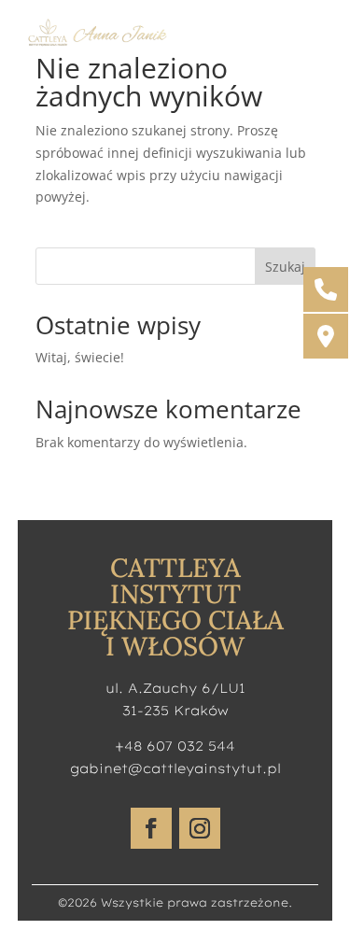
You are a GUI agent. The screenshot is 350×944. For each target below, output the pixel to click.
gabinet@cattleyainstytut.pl (175, 768)
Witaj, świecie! (79, 357)
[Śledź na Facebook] (151, 828)
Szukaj (285, 266)
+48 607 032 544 (175, 746)
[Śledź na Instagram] (199, 828)
